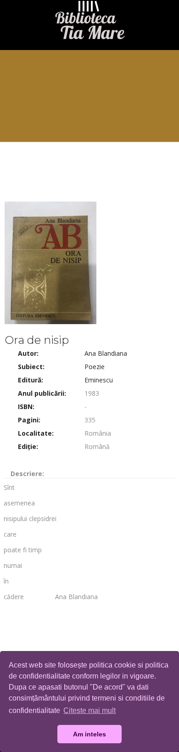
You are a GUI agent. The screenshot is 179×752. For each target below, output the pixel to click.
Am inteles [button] (89, 734)
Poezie (94, 366)
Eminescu (98, 380)
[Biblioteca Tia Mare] (89, 22)
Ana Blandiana (105, 353)
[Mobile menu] (166, 18)
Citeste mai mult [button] (89, 710)
